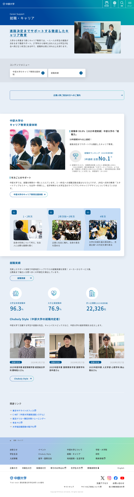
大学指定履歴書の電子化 (23, 426)
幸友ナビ (16, 422)
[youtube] (122, 478)
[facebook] (116, 478)
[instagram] (109, 478)
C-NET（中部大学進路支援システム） (29, 414)
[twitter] (103, 478)
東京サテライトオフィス (23, 410)
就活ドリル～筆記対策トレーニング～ (29, 418)
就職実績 (21, 278)
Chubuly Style (21, 378)
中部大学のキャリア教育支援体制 (28, 194)
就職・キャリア (18, 440)
